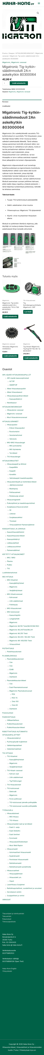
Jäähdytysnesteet (16, 485)
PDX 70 (14, 698)
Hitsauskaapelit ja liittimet (16, 464)
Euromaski (13, 838)
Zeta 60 (15, 705)
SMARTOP (13, 385)
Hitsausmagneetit (13, 500)
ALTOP (12, 381)
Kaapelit (12, 471)
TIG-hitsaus (13, 820)
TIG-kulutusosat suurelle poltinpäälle (23, 806)
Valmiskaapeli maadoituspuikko (21, 478)
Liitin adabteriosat (16, 601)
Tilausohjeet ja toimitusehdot (13, 914)
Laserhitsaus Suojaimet (16, 885)
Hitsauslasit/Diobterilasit (18, 842)
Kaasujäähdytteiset (16, 583)
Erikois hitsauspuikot (17, 428)
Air (10, 510)
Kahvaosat (13, 597)
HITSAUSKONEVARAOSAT (12, 407)
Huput (11, 881)
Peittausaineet (14, 492)
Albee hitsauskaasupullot (16, 389)
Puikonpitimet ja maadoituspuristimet (21, 503)
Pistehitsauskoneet (14, 652)
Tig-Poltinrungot (15, 781)
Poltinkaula (13, 605)
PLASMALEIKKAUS (9, 656)
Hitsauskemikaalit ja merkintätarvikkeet (21, 482)
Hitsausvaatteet (13, 870)
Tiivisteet (12, 521)
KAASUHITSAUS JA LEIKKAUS (13, 529)
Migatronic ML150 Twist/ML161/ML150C (24, 626)
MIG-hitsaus (14, 817)
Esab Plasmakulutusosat (18, 687)
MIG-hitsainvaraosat (14, 594)
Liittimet (12, 514)
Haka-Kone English (9, 968)
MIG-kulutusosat (13, 612)
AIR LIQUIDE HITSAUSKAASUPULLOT (16, 375)
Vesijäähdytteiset (15, 590)
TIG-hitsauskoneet (14, 785)
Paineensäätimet (13, 550)
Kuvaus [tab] (5, 102)
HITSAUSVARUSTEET (10, 461)
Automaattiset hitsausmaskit (20, 852)
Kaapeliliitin (13, 467)
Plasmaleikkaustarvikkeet (16, 680)
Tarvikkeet (13, 453)
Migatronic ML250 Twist (18, 633)
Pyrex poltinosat (15, 799)
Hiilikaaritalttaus (13, 720)
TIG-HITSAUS (7, 753)
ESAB (11, 669)
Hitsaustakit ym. (15, 877)
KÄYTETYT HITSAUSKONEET (13, 554)
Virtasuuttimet (14, 644)
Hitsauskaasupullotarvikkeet (17, 396)
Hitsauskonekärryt (14, 738)
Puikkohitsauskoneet (15, 724)
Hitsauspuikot (12, 425)
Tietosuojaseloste (9, 922)
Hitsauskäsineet (13, 813)
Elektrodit (12, 791)
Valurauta (13, 439)
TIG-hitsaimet (12, 756)
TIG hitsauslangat (13, 457)
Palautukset (6, 919)
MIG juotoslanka (15, 446)
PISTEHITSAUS (8, 648)
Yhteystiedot (7, 971)
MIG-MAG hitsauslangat (16, 442)
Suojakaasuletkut (15, 517)
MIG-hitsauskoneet (14, 608)
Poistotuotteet (7, 713)
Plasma (10, 561)
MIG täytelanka (15, 449)
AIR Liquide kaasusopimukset (18, 378)
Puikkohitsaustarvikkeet (16, 727)
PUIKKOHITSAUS (8, 717)
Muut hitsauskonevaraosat (17, 417)
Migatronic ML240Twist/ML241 (21, 630)
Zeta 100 (15, 701)
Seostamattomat (15, 435)
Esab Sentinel (14, 834)
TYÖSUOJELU (7, 810)
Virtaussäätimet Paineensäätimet (21, 525)
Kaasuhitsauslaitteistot (15, 532)
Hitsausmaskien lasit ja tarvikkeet (19, 824)
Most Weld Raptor (16, 845)
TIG (8, 568)
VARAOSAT (6, 900)
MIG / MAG (11, 558)
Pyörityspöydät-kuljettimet (17, 742)
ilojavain (33, 1050)
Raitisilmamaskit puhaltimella (20, 867)
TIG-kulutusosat (13, 788)
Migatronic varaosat (14, 414)
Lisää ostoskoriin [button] (10, 316)
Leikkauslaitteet (13, 543)
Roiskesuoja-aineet (16, 496)
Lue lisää (27, 312)
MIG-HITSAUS (7, 577)
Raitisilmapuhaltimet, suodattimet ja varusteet (24, 888)
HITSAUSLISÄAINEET (10, 421)
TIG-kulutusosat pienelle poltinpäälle (23, 802)
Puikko (9, 565)
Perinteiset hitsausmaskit (18, 859)
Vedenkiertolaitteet (14, 749)
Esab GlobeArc (14, 831)
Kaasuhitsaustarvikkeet (16, 536)
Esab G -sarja (14, 827)
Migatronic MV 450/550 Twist (20, 641)
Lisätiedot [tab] (6, 106)
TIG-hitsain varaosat (15, 770)
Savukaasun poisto (14, 892)
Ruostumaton (14, 431)
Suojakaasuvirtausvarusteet (17, 507)
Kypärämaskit (14, 856)
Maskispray (13, 489)
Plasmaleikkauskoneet (15, 659)
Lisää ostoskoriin (19, 83)
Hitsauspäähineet (16, 874)
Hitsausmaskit (12, 849)
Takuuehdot (6, 916)
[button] (38, 13)
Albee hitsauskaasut (14, 392)
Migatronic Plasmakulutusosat (20, 691)
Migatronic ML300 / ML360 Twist (22, 637)
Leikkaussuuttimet (14, 547)
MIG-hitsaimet (12, 580)
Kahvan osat (14, 774)
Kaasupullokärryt (15, 399)
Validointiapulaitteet (14, 745)
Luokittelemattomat (9, 573)
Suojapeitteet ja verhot (15, 896)
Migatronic (13, 587)
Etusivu (5, 53)
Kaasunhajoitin (14, 615)
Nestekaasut (12, 403)
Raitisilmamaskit (15, 863)
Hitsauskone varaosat (15, 410)
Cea (10, 662)
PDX (13, 694)
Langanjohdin (14, 619)
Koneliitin (12, 474)
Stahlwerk (13, 677)
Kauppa (11, 53)
